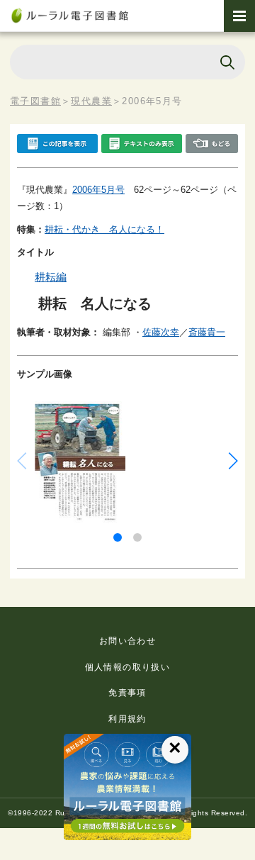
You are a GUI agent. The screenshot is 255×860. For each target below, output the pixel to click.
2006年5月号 (98, 189)
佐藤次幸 (160, 332)
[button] (117, 537)
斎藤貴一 (206, 332)
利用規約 (127, 719)
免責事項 (127, 693)
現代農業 (91, 101)
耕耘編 (51, 277)
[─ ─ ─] (239, 16)
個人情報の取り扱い (128, 667)
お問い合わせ (127, 641)
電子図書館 (35, 101)
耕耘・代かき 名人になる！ (104, 229)
